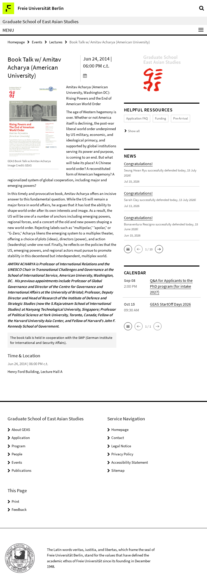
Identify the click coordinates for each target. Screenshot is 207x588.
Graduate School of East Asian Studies (41, 21)
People (17, 454)
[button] (128, 249)
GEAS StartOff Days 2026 (170, 304)
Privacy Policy (122, 454)
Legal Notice (121, 446)
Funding (160, 118)
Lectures (55, 42)
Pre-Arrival (180, 118)
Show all (134, 131)
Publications (21, 470)
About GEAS (21, 429)
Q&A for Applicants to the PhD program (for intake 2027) (171, 286)
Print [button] (15, 501)
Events (37, 42)
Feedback (19, 509)
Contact (117, 437)
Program (18, 446)
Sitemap (117, 470)
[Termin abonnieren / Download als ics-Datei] (99, 75)
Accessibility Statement (129, 462)
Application (21, 437)
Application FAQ (137, 118)
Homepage (16, 42)
